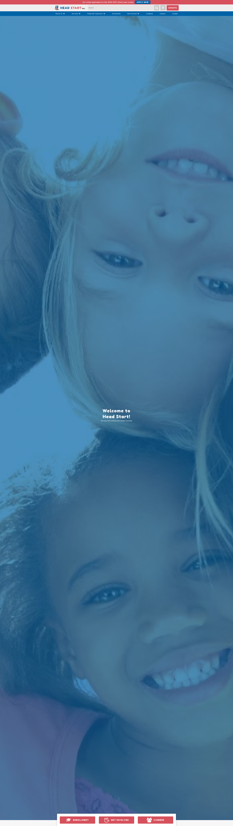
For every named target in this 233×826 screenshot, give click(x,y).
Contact (175, 14)
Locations (149, 14)
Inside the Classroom (95, 14)
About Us (58, 14)
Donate (172, 8)
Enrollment (116, 14)
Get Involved (132, 14)
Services (75, 14)
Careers (162, 14)
